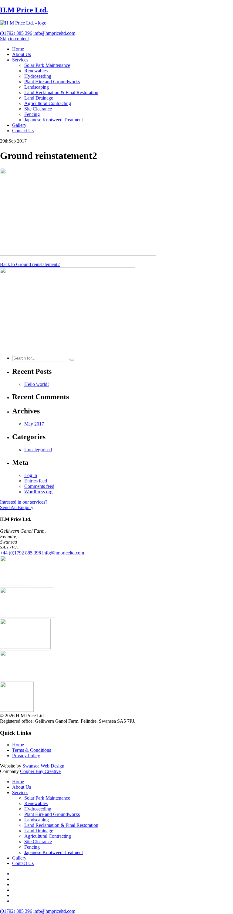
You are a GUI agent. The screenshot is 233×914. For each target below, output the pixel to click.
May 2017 (34, 423)
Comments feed (39, 486)
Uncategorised (38, 449)
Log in (30, 475)
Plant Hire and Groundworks (52, 81)
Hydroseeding (37, 76)
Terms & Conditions (31, 750)
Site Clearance (38, 108)
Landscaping (36, 87)
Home (18, 48)
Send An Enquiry (16, 507)
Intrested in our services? (23, 502)
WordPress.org (38, 491)
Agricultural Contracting (47, 103)
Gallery (19, 125)
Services (20, 59)
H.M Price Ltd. (24, 10)
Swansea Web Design (43, 765)
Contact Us (23, 130)
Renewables (36, 70)
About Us (21, 54)
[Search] (71, 359)
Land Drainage (38, 97)
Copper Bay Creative (40, 771)
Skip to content (14, 38)
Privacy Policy (26, 755)
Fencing (32, 114)
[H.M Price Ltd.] (23, 22)
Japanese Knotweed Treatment (53, 119)
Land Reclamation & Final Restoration (61, 92)
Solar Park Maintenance (47, 65)
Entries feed (35, 480)
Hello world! (36, 384)
